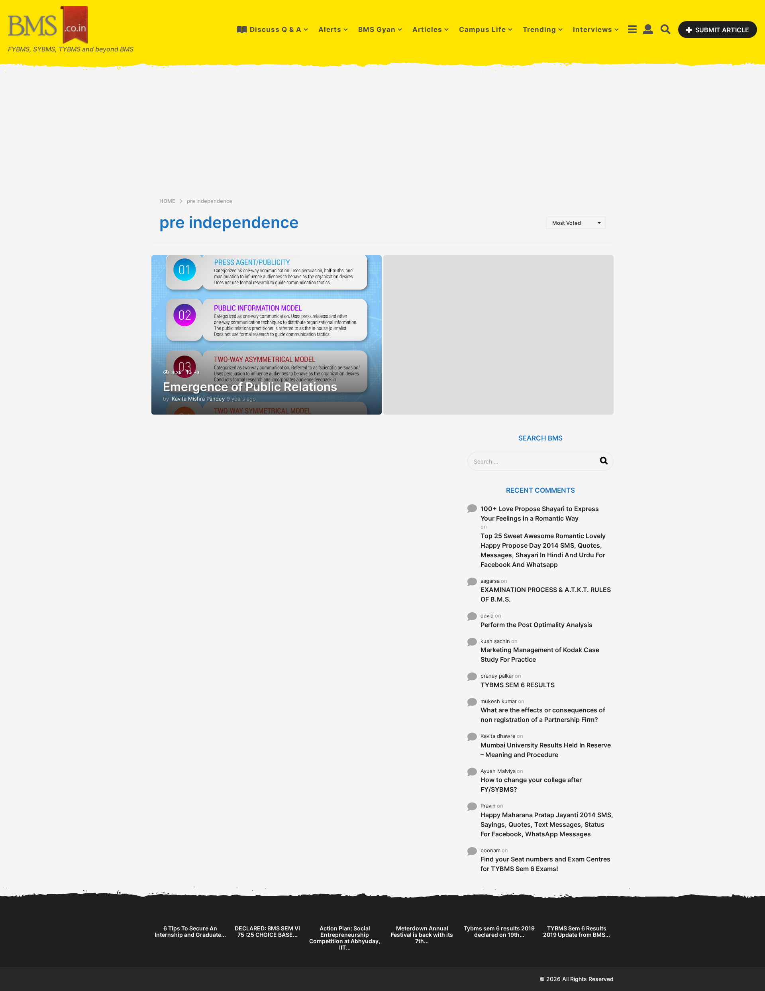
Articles (427, 29)
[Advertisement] (382, 136)
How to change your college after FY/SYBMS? (531, 784)
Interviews (592, 29)
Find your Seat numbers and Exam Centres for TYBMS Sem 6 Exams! (545, 864)
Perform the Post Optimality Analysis (536, 625)
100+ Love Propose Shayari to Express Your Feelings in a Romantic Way (540, 513)
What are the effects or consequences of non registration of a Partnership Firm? (543, 715)
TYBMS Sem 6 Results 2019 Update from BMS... (576, 931)
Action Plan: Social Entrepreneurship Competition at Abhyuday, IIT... (344, 938)
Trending (539, 29)
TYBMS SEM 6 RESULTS (518, 685)
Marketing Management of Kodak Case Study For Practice (540, 654)
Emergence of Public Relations (250, 386)
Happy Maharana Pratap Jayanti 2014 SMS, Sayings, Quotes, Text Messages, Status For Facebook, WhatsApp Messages (547, 824)
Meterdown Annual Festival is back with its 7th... (422, 934)
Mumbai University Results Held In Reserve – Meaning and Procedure (546, 750)
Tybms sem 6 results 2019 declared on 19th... (499, 931)
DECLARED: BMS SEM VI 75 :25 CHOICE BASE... (267, 931)
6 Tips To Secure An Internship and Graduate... (190, 931)
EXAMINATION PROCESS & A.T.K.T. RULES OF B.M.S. (546, 594)
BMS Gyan (377, 29)
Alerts (329, 29)
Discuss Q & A (276, 29)
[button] (632, 29)
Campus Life (482, 29)
